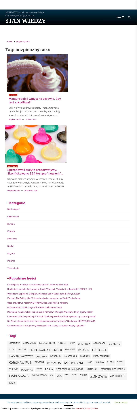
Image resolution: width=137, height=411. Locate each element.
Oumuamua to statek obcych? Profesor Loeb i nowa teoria (34, 307)
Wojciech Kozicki (15, 119)
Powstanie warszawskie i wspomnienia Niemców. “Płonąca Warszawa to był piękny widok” (50, 312)
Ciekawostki (12, 166)
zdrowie (98, 376)
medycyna (73, 363)
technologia (18, 375)
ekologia (21, 349)
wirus (74, 375)
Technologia (13, 268)
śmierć (12, 383)
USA (59, 375)
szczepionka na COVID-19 (69, 369)
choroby (84, 343)
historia (99, 350)
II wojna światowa (21, 356)
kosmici (39, 362)
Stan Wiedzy (25, 20)
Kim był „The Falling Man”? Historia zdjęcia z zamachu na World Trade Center (43, 298)
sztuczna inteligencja (113, 369)
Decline (95, 409)
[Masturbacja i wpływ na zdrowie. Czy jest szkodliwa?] (37, 73)
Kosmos (11, 231)
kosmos (54, 363)
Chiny (72, 343)
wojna (83, 375)
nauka (100, 362)
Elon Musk (70, 349)
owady (120, 362)
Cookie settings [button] (121, 402)
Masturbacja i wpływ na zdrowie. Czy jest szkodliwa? (35, 100)
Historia (11, 224)
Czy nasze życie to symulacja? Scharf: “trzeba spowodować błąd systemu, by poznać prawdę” (51, 316)
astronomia (29, 343)
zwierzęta (117, 375)
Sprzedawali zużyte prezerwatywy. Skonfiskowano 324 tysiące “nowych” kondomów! (34, 171)
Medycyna (13, 95)
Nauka (10, 246)
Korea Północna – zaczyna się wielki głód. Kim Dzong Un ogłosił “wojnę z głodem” (46, 325)
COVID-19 (114, 343)
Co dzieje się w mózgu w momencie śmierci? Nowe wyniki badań (37, 284)
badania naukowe (47, 343)
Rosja (49, 369)
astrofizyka (14, 343)
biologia (62, 343)
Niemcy (110, 362)
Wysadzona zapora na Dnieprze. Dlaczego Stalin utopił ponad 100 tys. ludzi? (43, 293)
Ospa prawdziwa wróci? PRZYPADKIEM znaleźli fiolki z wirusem (37, 303)
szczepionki (92, 369)
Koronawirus (20, 363)
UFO (51, 375)
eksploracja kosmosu (45, 350)
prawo (39, 369)
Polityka (11, 261)
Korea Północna (101, 356)
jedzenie (42, 356)
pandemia (13, 369)
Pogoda (11, 253)
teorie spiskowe (39, 375)
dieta (11, 349)
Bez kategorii (13, 209)
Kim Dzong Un (70, 356)
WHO (66, 375)
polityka (27, 369)
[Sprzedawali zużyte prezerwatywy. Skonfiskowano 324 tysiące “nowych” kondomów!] (35, 144)
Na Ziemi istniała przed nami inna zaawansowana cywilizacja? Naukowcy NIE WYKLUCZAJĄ (51, 321)
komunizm (85, 356)
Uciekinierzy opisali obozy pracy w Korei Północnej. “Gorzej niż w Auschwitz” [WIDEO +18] (49, 289)
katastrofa (55, 356)
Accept (88, 409)
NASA (89, 362)
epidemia (83, 349)
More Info (80, 409)
